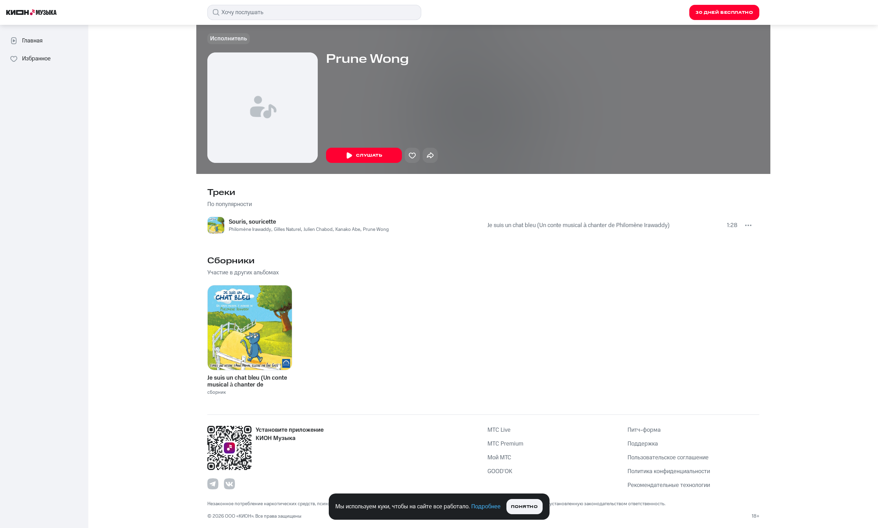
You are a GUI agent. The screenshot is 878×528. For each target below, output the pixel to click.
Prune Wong (376, 229)
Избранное (36, 59)
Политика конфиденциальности (669, 471)
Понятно (524, 507)
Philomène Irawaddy (250, 229)
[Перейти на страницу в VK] (229, 483)
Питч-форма (644, 430)
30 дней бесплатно (724, 13)
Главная (32, 41)
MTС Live (499, 430)
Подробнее (486, 506)
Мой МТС (499, 457)
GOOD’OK (499, 471)
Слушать (369, 155)
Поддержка (643, 444)
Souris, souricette (252, 222)
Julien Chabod (318, 229)
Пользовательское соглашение (668, 457)
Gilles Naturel (287, 229)
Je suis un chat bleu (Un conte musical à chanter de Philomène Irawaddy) (578, 225)
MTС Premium (505, 444)
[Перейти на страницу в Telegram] (212, 483)
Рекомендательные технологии (669, 485)
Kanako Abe (347, 229)
